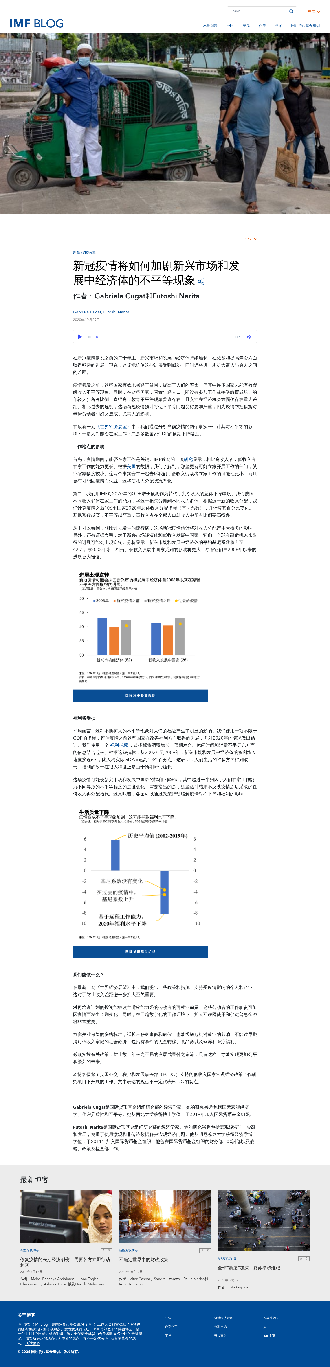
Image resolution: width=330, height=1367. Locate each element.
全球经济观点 (223, 1318)
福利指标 (119, 745)
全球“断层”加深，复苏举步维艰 (249, 1268)
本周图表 (210, 26)
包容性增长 (271, 1318)
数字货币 (171, 1327)
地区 (230, 26)
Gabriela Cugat (87, 312)
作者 (262, 26)
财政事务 (220, 1336)
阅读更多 (32, 1343)
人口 (266, 1327)
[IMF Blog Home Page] (36, 23)
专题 (246, 26)
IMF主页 (269, 1336)
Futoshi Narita (116, 312)
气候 (168, 1318)
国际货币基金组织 (305, 26)
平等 (168, 1336)
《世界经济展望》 (113, 427)
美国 (131, 467)
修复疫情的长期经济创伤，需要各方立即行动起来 (65, 1263)
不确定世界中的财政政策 (143, 1260)
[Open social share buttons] (201, 281)
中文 (311, 11)
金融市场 (220, 1327)
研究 (188, 459)
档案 (278, 26)
